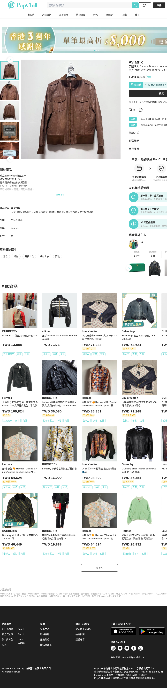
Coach (21, 629)
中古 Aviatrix (160, 594)
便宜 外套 (75, 596)
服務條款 (44, 639)
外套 (20, 220)
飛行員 (17, 594)
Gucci (20, 634)
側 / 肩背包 (7, 639)
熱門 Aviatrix (147, 594)
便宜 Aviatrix (121, 594)
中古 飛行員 (42, 596)
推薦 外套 (117, 596)
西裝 (57, 256)
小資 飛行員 (17, 596)
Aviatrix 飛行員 (47, 594)
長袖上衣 (29, 256)
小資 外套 (86, 596)
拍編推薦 (80, 634)
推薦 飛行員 (54, 596)
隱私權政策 (46, 644)
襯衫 (16, 256)
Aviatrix (3, 594)
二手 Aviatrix (108, 594)
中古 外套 (106, 596)
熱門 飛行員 (29, 596)
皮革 (10, 594)
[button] (137, 254)
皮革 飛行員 (74, 594)
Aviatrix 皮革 (33, 594)
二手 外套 (65, 596)
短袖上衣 (44, 256)
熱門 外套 (96, 596)
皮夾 (4, 644)
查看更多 (60, 194)
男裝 (13, 220)
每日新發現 (7, 629)
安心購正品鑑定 (83, 629)
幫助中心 (44, 629)
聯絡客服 (44, 634)
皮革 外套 (85, 594)
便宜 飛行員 (5, 596)
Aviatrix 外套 (61, 594)
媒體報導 (80, 639)
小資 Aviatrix (134, 594)
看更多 (99, 568)
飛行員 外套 (96, 594)
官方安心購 (7, 634)
